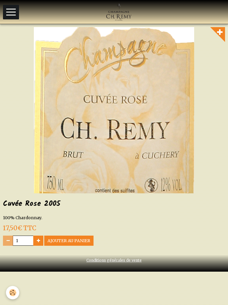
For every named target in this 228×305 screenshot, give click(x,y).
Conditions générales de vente (114, 260)
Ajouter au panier (69, 240)
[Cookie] (12, 292)
